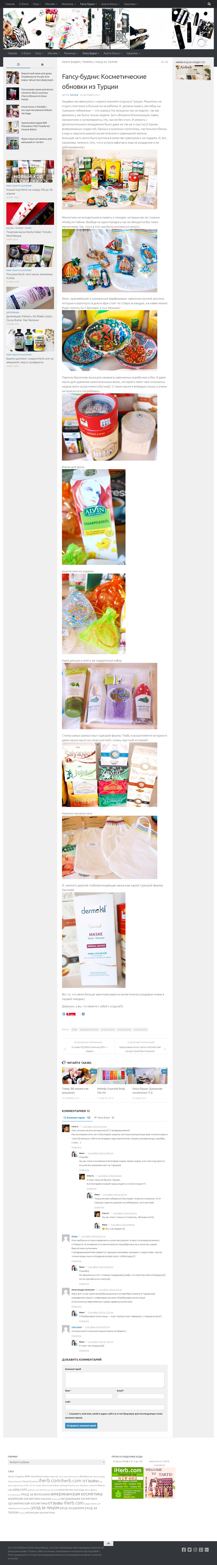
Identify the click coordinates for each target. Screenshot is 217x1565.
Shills (56, 1490)
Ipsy (100, 1482)
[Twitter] (189, 1550)
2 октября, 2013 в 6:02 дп (97, 1327)
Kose (21, 1486)
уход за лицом (107, 1029)
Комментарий (73, 1369)
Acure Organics (16, 1476)
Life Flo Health (35, 1485)
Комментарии (78, 1117)
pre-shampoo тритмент (87, 1485)
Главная (10, 4)
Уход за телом (106, 62)
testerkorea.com (68, 1489)
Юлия (74, 1236)
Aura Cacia (63, 1477)
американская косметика (76, 1493)
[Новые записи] (18, 64)
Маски (10, 228)
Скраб (28, 228)
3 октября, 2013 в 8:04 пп (110, 1176)
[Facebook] (184, 1550)
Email (120, 1390)
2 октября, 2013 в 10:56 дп (100, 1267)
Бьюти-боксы (109, 4)
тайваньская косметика (19, 1508)
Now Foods (47, 1485)
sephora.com (33, 1490)
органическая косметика (27, 1503)
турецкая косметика (89, 1029)
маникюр (56, 1499)
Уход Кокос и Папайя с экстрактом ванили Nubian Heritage (36, 110)
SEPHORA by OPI (46, 1490)
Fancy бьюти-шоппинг (19, 186)
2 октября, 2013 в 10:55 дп (100, 1153)
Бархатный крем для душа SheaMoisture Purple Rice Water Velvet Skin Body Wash (37, 76)
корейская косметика (24, 1498)
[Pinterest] (201, 1550)
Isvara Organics (13, 1486)
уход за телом (140, 1029)
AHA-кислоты (33, 1476)
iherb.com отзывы (80, 1480)
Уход (35, 4)
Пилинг (19, 228)
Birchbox (84, 1476)
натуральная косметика (78, 1498)
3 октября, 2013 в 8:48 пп (123, 1225)
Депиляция (12, 312)
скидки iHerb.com (92, 1504)
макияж (46, 1498)
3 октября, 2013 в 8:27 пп (115, 1194)
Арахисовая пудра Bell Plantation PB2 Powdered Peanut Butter (35, 126)
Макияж (50, 4)
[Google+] (207, 1550)
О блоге (23, 4)
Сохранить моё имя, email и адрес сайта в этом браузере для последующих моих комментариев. (114, 1415)
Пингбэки (106, 1117)
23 (95, 1071)
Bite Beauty (94, 1477)
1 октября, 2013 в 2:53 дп (94, 1126)
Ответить (76, 1147)
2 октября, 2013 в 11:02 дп (100, 1312)
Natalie (74, 95)
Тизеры (87, 62)
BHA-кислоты (74, 1477)
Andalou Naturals (50, 1476)
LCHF (26, 1485)
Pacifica (71, 1485)
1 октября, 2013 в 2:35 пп (110, 1290)
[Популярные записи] (42, 64)
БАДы (82, 1490)
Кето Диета (91, 1490)
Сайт (68, 1402)
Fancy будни (87, 4)
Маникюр (67, 4)
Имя (68, 1390)
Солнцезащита (14, 1495)
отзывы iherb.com (66, 1502)
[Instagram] (195, 1550)
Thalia (74, 1029)
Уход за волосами (35, 1494)
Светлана (76, 1327)
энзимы (22, 1513)
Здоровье (130, 4)
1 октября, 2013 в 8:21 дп (93, 1236)
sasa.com (20, 1489)
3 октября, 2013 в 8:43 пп (125, 1213)
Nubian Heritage (60, 1485)
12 (166, 62)
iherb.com (49, 1480)
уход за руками (124, 1029)
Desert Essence (30, 1481)
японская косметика (40, 1512)
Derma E (18, 1481)
